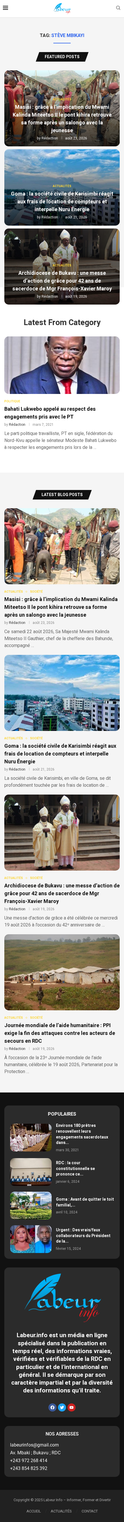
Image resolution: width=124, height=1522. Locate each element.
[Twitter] (62, 1407)
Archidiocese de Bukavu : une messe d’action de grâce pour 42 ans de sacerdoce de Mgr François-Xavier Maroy (62, 281)
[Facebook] (52, 1407)
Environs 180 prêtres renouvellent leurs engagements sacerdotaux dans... (82, 1134)
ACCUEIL (34, 1511)
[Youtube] (71, 1407)
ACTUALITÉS (61, 1511)
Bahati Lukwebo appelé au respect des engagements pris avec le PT (50, 413)
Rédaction (50, 138)
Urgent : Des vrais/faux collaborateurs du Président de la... (83, 1235)
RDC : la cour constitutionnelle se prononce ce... (75, 1168)
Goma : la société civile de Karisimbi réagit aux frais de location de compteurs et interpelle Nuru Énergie (62, 201)
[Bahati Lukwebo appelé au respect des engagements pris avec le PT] (62, 393)
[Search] (118, 9)
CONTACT (90, 1511)
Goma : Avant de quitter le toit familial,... (85, 1202)
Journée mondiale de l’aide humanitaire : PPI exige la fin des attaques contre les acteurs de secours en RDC (59, 1033)
